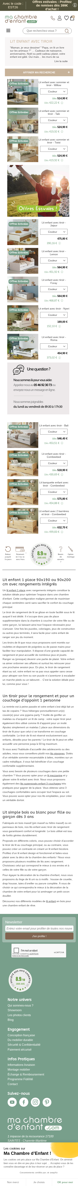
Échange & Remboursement (26, 1074)
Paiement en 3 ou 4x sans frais (20, 557)
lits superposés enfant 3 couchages (40, 783)
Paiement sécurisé (20, 1049)
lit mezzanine (54, 775)
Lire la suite (61, 61)
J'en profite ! (39, 936)
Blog (11, 1019)
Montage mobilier (19, 1069)
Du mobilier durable (20, 1040)
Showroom (15, 1010)
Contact (13, 1084)
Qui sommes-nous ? (20, 1005)
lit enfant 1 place (16, 590)
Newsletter (13, 922)
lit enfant (51, 901)
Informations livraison (21, 1064)
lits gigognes (57, 753)
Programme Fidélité (20, 1079)
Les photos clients (19, 1015)
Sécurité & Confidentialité (24, 1044)
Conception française (21, 1035)
